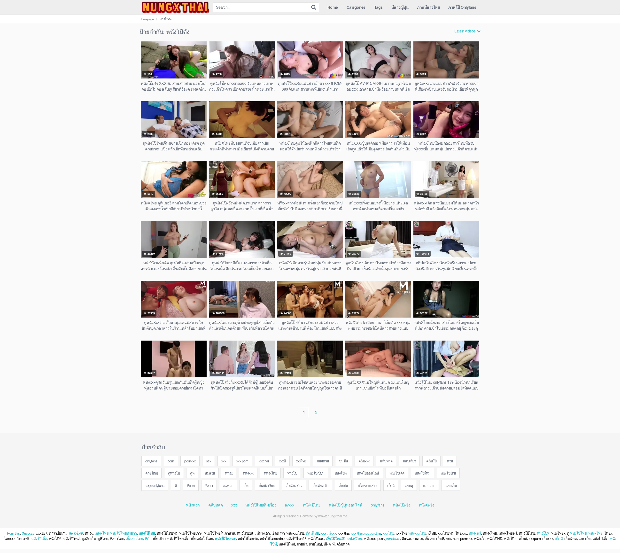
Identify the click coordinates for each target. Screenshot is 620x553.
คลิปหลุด (386, 460)
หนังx (228, 472)
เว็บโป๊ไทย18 (335, 539)
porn (171, 460)
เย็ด (245, 485)
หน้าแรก (193, 505)
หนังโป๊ (292, 472)
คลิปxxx (364, 460)
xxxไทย (301, 460)
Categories (356, 7)
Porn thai (13, 533)
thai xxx (28, 533)
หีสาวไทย (75, 533)
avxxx (289, 505)
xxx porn (242, 460)
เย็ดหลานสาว (367, 485)
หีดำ (148, 539)
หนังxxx (248, 472)
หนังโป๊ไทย (448, 472)
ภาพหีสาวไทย (428, 7)
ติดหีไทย (312, 533)
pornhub (392, 539)
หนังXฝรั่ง (426, 505)
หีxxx (332, 533)
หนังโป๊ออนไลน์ (368, 472)
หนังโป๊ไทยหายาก (123, 533)
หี (176, 485)
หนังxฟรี (475, 533)
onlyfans (151, 460)
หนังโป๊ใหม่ (422, 472)
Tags (378, 7)
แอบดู (409, 485)
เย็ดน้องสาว (294, 485)
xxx (223, 460)
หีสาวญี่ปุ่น (400, 7)
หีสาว (209, 485)
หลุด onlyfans (154, 485)
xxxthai (264, 460)
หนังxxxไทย (417, 533)
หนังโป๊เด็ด (396, 472)
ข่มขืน (343, 460)
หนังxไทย (270, 472)
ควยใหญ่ (151, 472)
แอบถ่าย (429, 485)
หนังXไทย (354, 539)
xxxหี (282, 460)
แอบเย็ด (451, 485)
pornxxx (190, 460)
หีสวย (191, 485)
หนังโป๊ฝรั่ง (401, 505)
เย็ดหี (390, 485)
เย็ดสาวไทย (134, 539)
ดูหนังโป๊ (174, 472)
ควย (450, 460)
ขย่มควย (323, 460)
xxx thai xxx (360, 533)
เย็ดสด (343, 485)
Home (332, 7)
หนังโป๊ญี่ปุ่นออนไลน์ (345, 505)
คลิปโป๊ (431, 460)
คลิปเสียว (409, 460)
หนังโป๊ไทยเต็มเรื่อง (260, 505)
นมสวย (210, 472)
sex (208, 460)
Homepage (147, 19)
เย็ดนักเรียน (267, 485)
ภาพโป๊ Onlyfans (462, 7)
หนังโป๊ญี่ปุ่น (315, 472)
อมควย (228, 485)
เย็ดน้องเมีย (320, 485)
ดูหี (192, 472)
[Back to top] (607, 537)
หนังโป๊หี (341, 472)
